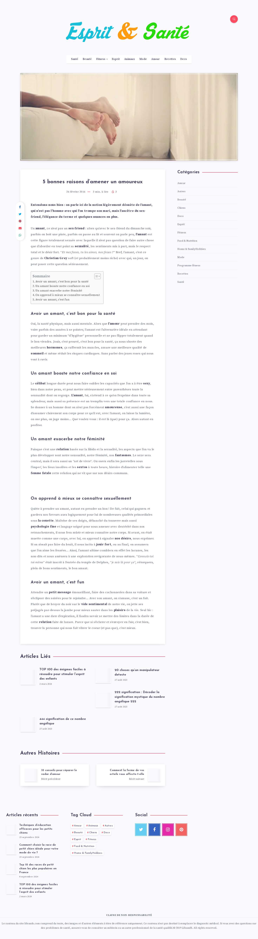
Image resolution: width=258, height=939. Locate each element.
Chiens (181, 208)
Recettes (170, 59)
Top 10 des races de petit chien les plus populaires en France (38, 868)
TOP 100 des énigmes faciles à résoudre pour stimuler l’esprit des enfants (62, 674)
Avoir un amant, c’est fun (52, 299)
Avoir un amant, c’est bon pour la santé (61, 281)
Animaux (129, 59)
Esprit (116, 59)
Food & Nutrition (187, 240)
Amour (155, 59)
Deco (183, 59)
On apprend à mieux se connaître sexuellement (67, 295)
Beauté (87, 59)
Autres (181, 191)
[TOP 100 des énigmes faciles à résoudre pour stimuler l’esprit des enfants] (11, 888)
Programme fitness (188, 265)
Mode (143, 59)
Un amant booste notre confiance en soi (62, 286)
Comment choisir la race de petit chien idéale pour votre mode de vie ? (38, 849)
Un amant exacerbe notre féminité (58, 290)
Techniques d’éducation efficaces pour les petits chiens (35, 829)
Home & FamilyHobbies (191, 249)
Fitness (100, 59)
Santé (74, 59)
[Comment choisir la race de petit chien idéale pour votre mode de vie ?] (11, 849)
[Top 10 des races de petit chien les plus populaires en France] (11, 868)
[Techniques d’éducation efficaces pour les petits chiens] (11, 829)
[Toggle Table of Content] (96, 276)
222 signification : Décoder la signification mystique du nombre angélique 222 (140, 697)
